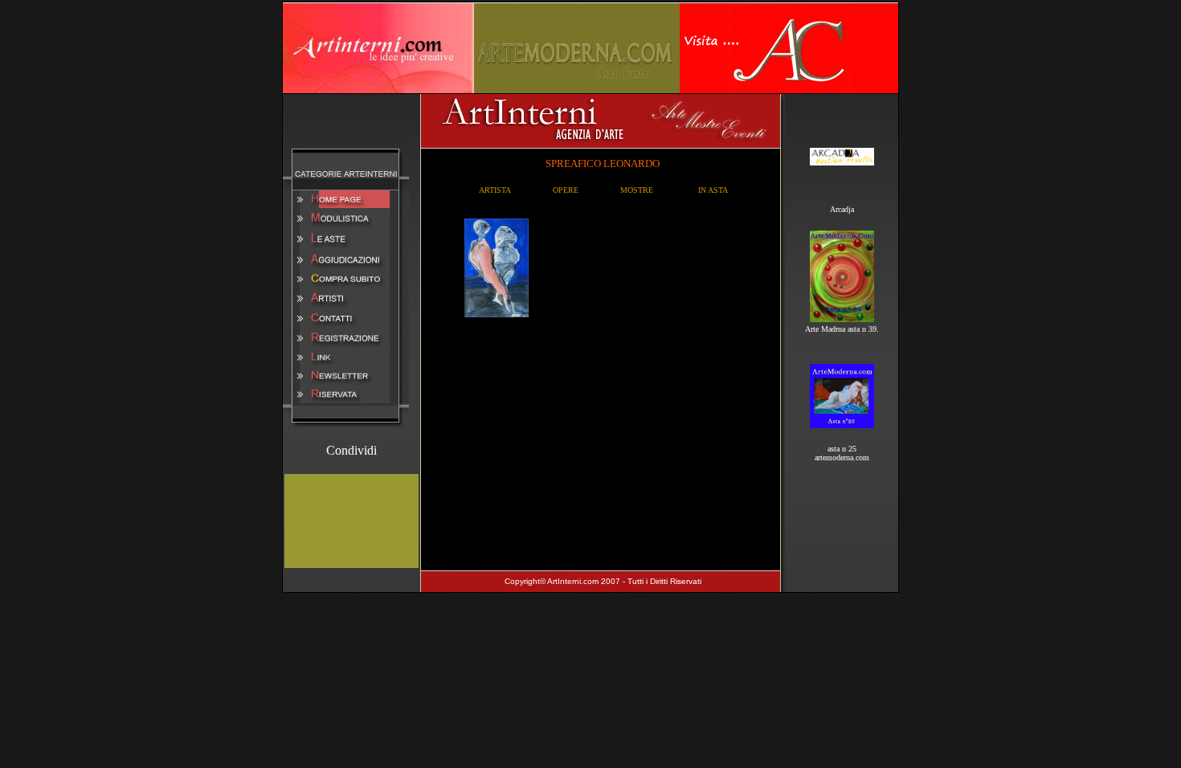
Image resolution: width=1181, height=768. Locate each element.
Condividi (351, 450)
